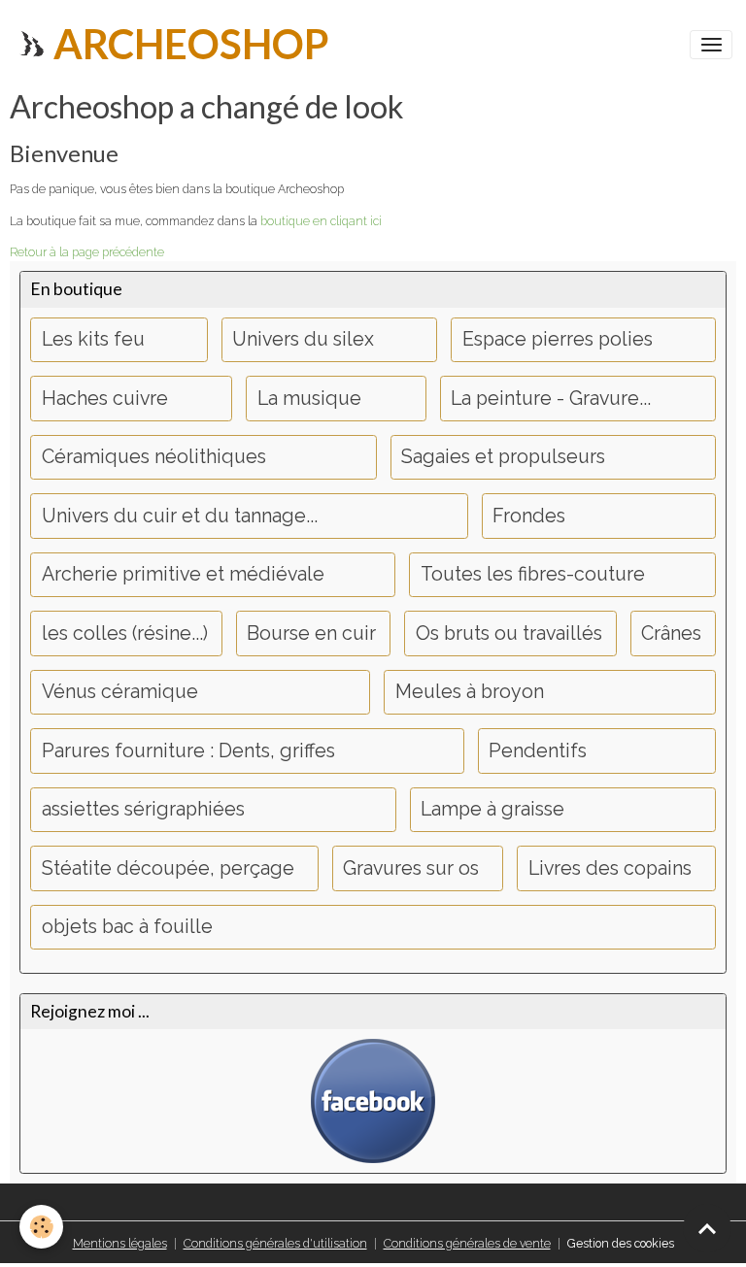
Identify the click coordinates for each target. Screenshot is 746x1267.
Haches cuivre (105, 398)
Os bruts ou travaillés (509, 633)
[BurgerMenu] (711, 44)
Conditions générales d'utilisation (275, 1243)
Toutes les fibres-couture (533, 574)
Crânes (671, 633)
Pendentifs (538, 751)
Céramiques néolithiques (154, 457)
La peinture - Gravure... (551, 398)
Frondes (528, 516)
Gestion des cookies (620, 1243)
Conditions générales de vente (467, 1243)
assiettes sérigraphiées (143, 809)
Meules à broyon (469, 692)
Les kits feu (93, 339)
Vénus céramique (120, 692)
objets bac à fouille (127, 927)
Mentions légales (120, 1243)
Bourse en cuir (311, 633)
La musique (309, 398)
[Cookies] (41, 1227)
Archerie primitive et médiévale (183, 574)
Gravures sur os (411, 868)
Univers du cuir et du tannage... (180, 516)
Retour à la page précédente (87, 252)
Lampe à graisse (492, 809)
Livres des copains (610, 868)
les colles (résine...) (125, 633)
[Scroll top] (707, 1228)
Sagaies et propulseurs (503, 457)
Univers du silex (303, 339)
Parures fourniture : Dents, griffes (188, 751)
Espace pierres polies (557, 339)
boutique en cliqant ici (321, 221)
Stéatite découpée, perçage (168, 868)
